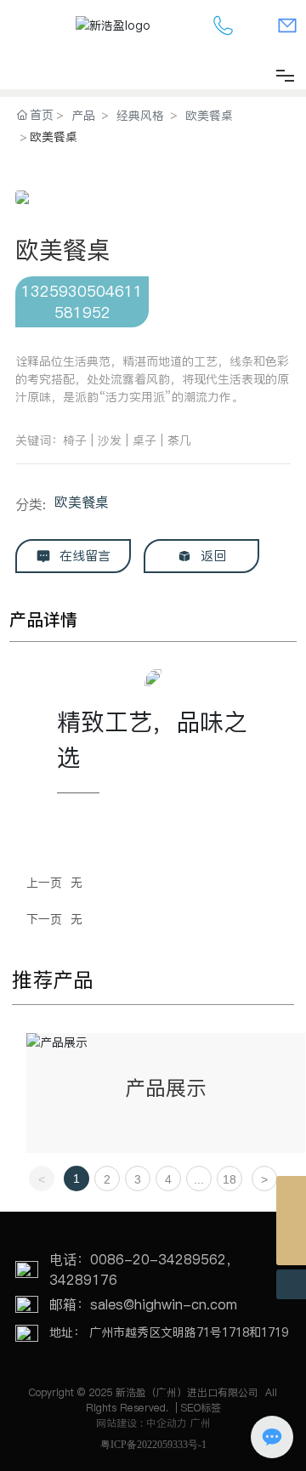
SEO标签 (201, 1407)
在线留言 (82, 556)
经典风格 (140, 115)
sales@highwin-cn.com (163, 1304)
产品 (83, 115)
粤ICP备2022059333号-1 (153, 1445)
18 (229, 1179)
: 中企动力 (163, 1423)
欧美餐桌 (209, 115)
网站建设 (118, 1423)
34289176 (83, 1279)
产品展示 (166, 1088)
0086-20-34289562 (158, 1259)
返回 (211, 556)
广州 (200, 1423)
